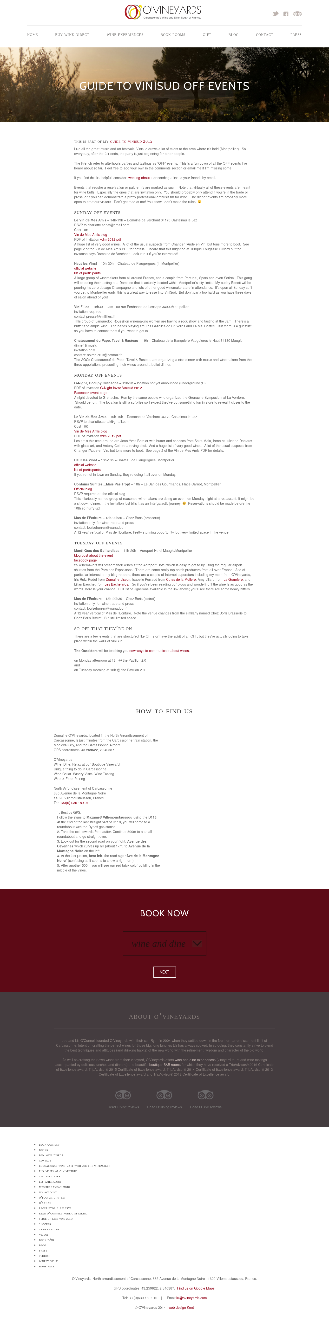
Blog (234, 34)
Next (165, 972)
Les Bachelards (116, 584)
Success (45, 1224)
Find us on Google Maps (196, 1288)
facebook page (85, 560)
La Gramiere (233, 579)
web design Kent (181, 1307)
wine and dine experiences (195, 1059)
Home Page (46, 1266)
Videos (44, 1234)
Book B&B (46, 1240)
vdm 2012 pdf (110, 239)
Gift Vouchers (49, 1176)
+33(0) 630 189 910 (75, 802)
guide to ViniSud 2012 (131, 141)
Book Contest (49, 1144)
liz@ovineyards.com (191, 1297)
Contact (264, 34)
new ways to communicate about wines (159, 650)
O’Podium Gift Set (52, 1197)
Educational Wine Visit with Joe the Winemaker (75, 1166)
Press (296, 34)
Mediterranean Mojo (54, 1187)
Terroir (45, 1256)
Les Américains (50, 1181)
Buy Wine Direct (72, 34)
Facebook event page (90, 392)
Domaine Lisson (118, 579)
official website (85, 268)
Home (32, 34)
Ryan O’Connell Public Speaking (63, 1213)
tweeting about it (139, 177)
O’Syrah (45, 1203)
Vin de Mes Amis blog (90, 234)
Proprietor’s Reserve (55, 1208)
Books (43, 1150)
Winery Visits (49, 1261)
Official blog (83, 488)
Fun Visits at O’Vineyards (58, 1171)
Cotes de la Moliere (181, 579)
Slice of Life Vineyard (55, 1218)
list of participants (87, 273)
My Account (48, 1192)
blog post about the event (93, 555)
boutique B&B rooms (165, 1064)
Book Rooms (173, 34)
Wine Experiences (125, 34)
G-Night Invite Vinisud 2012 (121, 387)
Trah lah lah (49, 1229)
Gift (207, 34)
